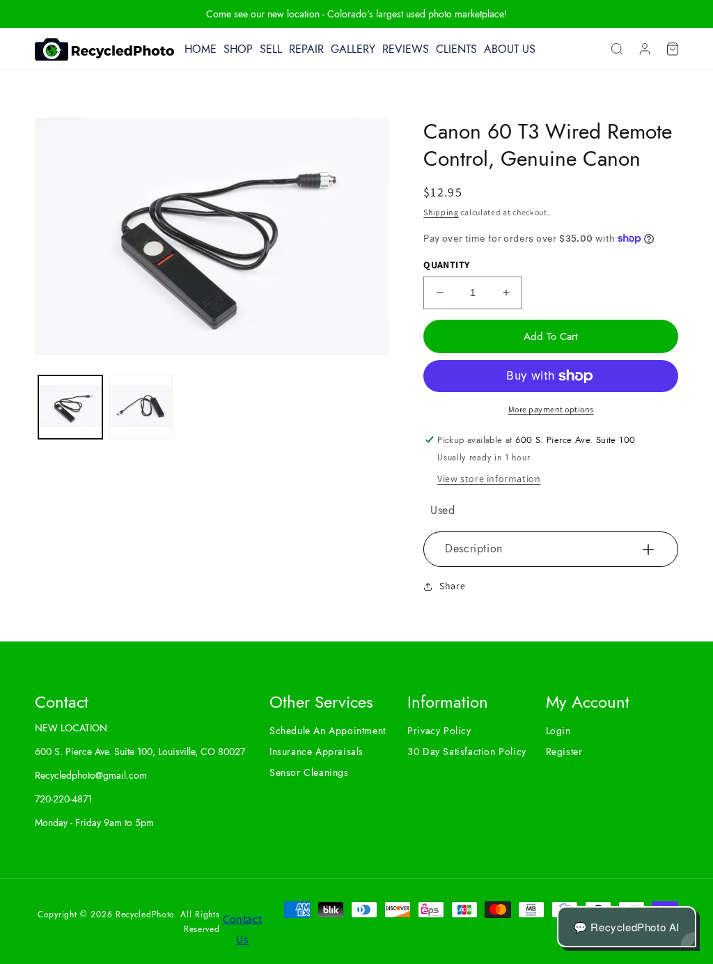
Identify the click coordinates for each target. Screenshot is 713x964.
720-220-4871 (63, 799)
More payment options (551, 409)
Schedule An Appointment (327, 731)
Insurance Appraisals (316, 752)
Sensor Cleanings (309, 772)
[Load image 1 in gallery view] (70, 407)
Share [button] (452, 586)
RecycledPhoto (145, 914)
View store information (488, 478)
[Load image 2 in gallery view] (141, 407)
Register (564, 752)
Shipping (441, 212)
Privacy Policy (439, 731)
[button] (617, 49)
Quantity (446, 264)
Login (558, 731)
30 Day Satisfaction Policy (466, 752)
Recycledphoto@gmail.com (91, 775)
